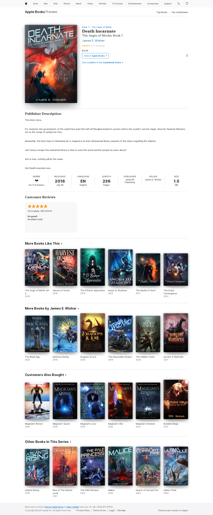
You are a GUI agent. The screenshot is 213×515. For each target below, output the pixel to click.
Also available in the (101, 62)
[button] (178, 3)
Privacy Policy (83, 510)
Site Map (121, 510)
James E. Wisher (93, 40)
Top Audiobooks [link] (179, 12)
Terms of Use (99, 510)
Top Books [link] (161, 12)
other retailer (72, 507)
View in (94, 56)
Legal (111, 510)
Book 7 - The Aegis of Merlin (97, 27)
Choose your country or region (173, 510)
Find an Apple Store (53, 507)
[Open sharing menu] (187, 56)
